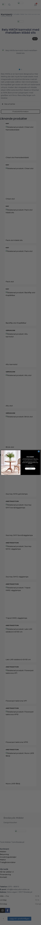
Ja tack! (30, 468)
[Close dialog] (39, 451)
